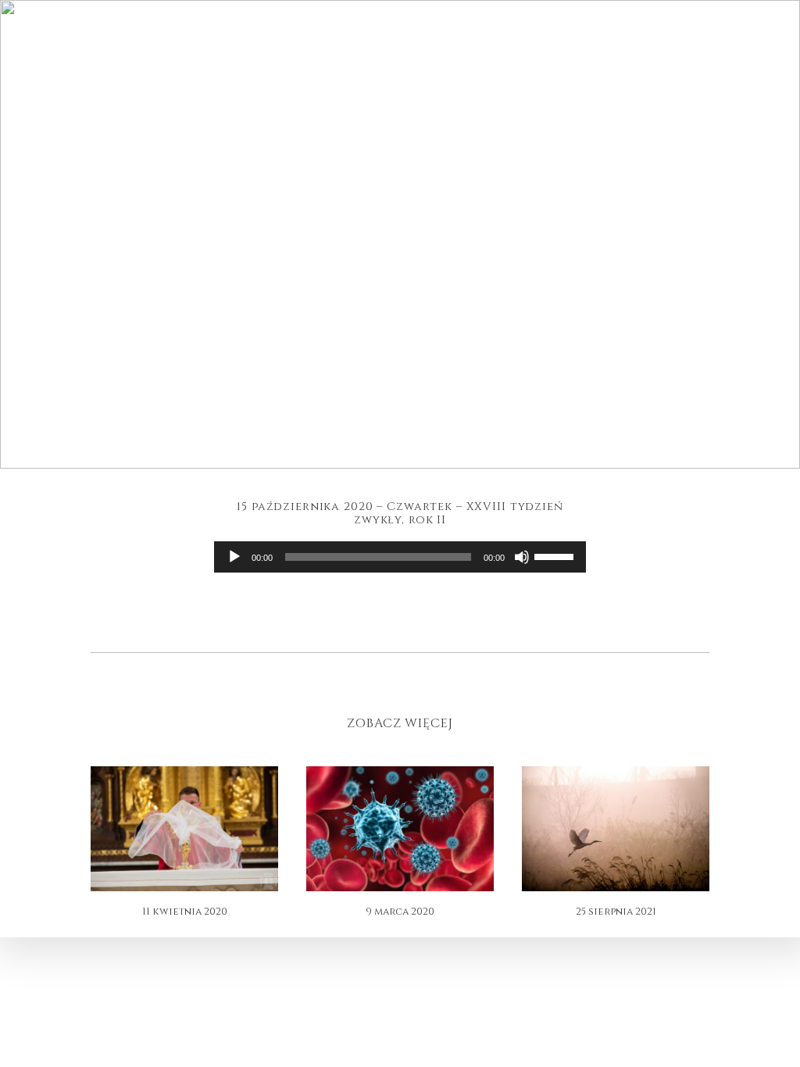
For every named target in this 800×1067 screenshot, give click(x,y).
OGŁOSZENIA (557, 51)
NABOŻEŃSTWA (298, 51)
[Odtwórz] (234, 557)
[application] (399, 557)
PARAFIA (145, 51)
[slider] (556, 555)
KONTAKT (628, 51)
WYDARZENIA (215, 51)
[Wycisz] (522, 557)
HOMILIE (488, 51)
